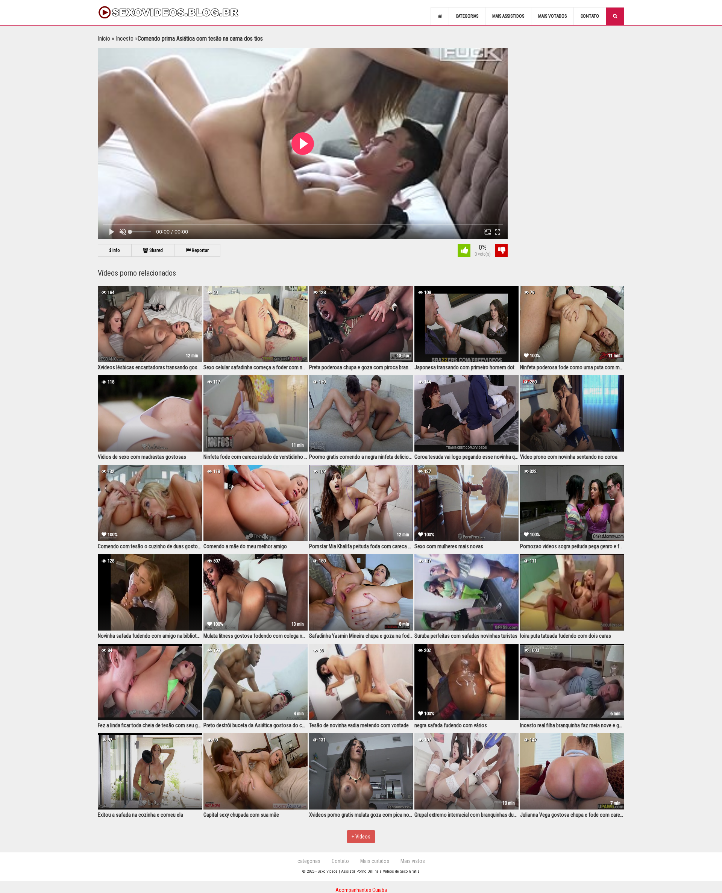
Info (115, 250)
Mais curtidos (374, 861)
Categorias (467, 16)
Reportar (200, 250)
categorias (308, 861)
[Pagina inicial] (440, 16)
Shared (155, 250)
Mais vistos (412, 861)
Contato (590, 16)
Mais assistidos (508, 16)
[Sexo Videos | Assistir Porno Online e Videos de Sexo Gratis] (177, 12)
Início (104, 38)
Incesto (124, 38)
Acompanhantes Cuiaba (361, 890)
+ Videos (361, 837)
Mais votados (552, 16)
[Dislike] (501, 251)
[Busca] (615, 16)
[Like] (464, 251)
